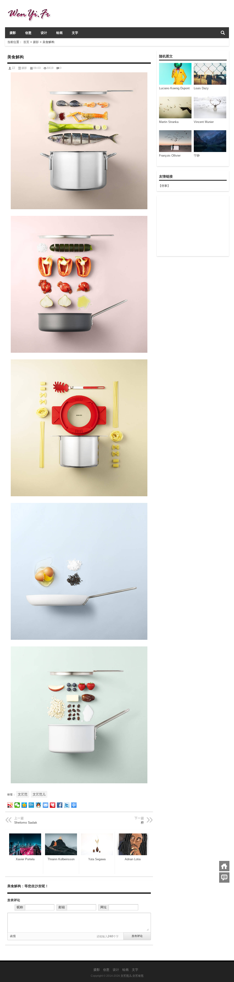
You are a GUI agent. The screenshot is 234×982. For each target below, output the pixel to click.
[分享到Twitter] (67, 805)
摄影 (13, 33)
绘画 (59, 33)
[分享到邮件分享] (45, 805)
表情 (13, 936)
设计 (44, 33)
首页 (26, 42)
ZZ (13, 68)
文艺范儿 (39, 794)
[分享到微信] (17, 805)
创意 (28, 33)
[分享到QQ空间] (24, 805)
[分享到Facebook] (60, 805)
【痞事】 (164, 185)
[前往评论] (224, 877)
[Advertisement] (192, 226)
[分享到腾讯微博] (31, 805)
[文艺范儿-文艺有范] (31, 6)
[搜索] (223, 32)
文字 (75, 33)
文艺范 (22, 794)
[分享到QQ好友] (38, 805)
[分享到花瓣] (53, 805)
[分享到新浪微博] (10, 805)
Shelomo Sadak (25, 822)
